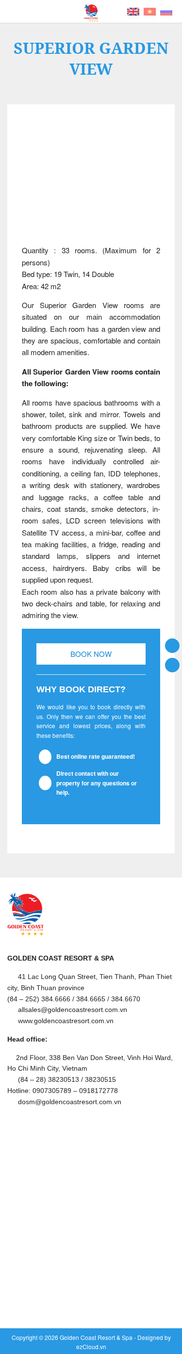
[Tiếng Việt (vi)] (150, 10)
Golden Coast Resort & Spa (96, 1337)
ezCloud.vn (91, 1346)
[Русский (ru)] (166, 10)
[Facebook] (172, 645)
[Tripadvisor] (172, 664)
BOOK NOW (91, 654)
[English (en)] (133, 10)
